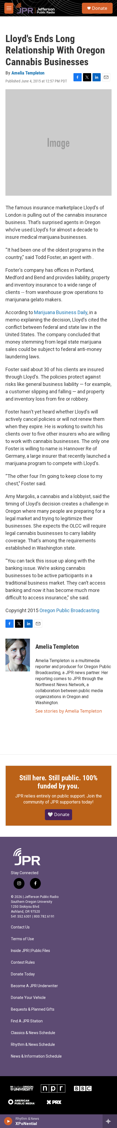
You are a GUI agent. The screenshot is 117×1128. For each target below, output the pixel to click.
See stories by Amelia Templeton (68, 711)
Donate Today (23, 974)
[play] (8, 1121)
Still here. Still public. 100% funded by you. (58, 782)
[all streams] (110, 1121)
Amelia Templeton (27, 73)
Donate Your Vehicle (28, 998)
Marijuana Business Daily (60, 312)
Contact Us (20, 927)
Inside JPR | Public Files (30, 951)
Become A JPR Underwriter (34, 986)
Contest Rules (23, 962)
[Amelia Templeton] (17, 655)
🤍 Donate (58, 814)
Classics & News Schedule (33, 1033)
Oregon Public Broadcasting (69, 610)
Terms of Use (22, 939)
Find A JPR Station (27, 1021)
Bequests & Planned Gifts (32, 1009)
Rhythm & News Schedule (33, 1045)
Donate (99, 8)
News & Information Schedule (36, 1056)
